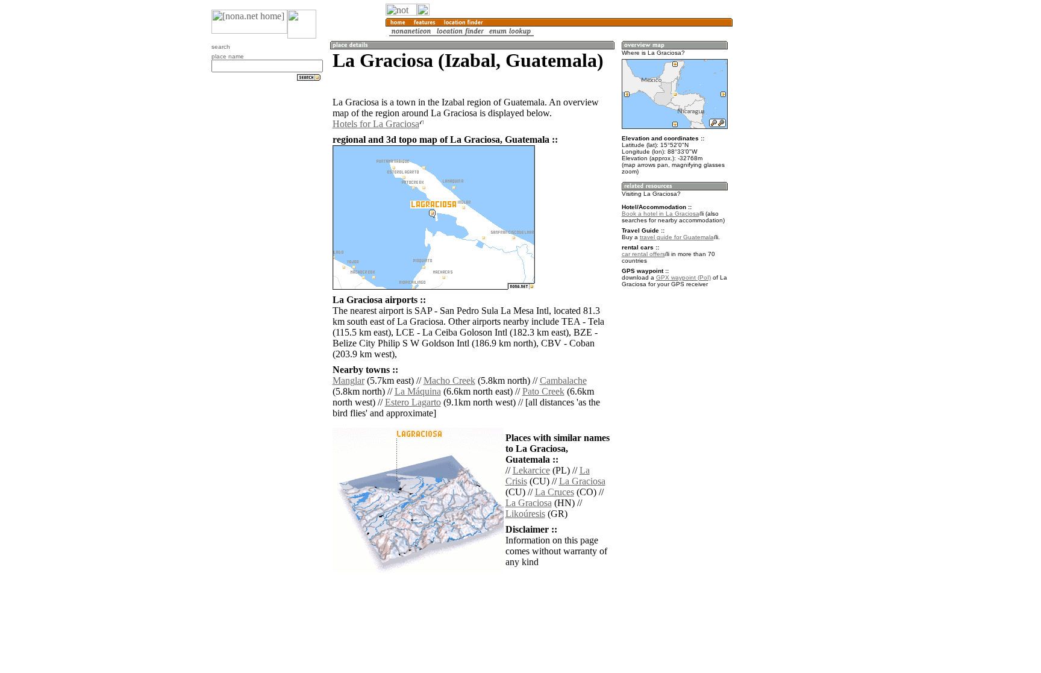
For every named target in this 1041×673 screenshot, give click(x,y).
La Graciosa (582, 481)
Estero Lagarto (413, 402)
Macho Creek (449, 380)
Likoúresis (525, 514)
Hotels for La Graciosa (376, 124)
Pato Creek (543, 391)
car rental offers (643, 254)
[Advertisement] (790, 199)
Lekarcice (531, 470)
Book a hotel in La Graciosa (660, 213)
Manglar (348, 380)
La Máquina (418, 391)
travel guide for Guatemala (677, 237)
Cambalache (563, 380)
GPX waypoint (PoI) (683, 277)
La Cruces (554, 492)
